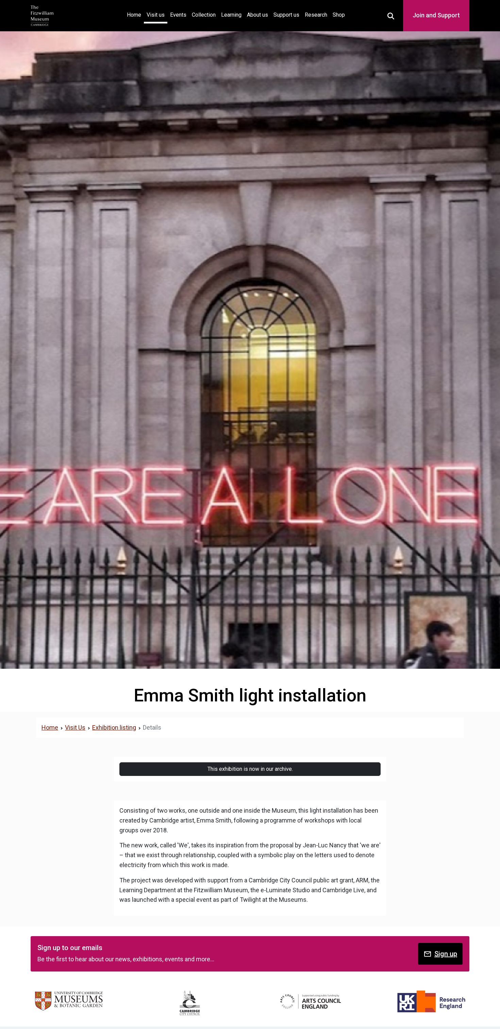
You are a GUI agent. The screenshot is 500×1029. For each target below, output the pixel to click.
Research (316, 15)
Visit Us (75, 727)
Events (178, 15)
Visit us (156, 15)
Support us (286, 15)
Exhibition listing (114, 727)
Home (135, 14)
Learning (231, 15)
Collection (204, 15)
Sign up (445, 954)
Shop (339, 15)
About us (257, 15)
